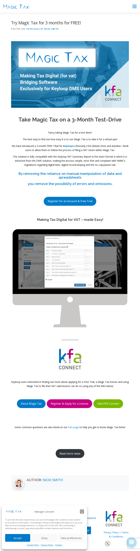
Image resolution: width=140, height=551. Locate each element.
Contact (58, 545)
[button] (82, 511)
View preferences (71, 538)
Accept (18, 538)
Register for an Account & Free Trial (70, 201)
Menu (134, 6)
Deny (44, 538)
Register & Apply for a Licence (69, 403)
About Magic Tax (31, 403)
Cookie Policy (33, 545)
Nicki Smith (51, 28)
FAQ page (73, 427)
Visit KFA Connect (108, 403)
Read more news (70, 453)
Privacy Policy (47, 545)
